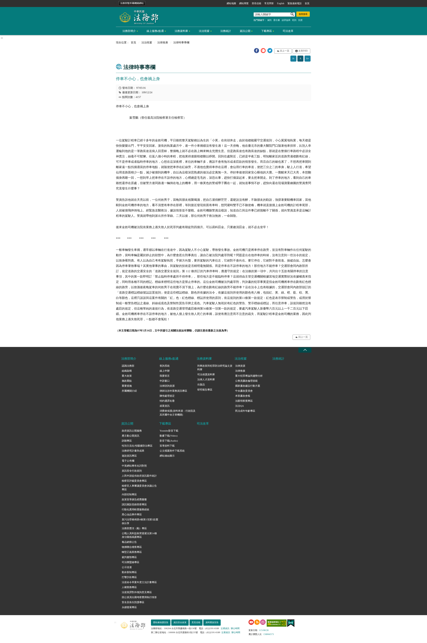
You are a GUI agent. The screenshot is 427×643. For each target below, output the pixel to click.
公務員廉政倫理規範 (246, 380)
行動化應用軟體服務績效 (135, 509)
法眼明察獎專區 (244, 401)
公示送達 (127, 567)
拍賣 (300, 20)
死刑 (294, 20)
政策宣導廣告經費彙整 (134, 499)
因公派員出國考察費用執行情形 (139, 597)
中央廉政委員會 (244, 391)
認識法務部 (128, 365)
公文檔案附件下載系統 (172, 450)
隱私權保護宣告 (160, 622)
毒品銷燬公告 (129, 542)
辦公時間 (235, 628)
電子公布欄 (128, 460)
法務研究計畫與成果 (133, 450)
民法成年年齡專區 (245, 411)
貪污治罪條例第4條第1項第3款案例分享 (140, 521)
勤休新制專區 (129, 572)
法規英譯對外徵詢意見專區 (137, 592)
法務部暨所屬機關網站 (132, 3)
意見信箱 (196, 622)
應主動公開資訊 (130, 435)
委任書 (276, 20)
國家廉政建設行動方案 (247, 385)
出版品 (201, 384)
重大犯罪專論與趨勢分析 (249, 375)
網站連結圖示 (167, 455)
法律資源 (240, 365)
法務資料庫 (181, 31)
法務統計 (225, 31)
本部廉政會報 (242, 396)
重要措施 (127, 385)
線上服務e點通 (155, 31)
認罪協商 (286, 20)
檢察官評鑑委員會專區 (134, 480)
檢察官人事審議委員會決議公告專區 (139, 487)
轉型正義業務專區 (132, 552)
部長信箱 (256, 3)
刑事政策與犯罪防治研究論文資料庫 (214, 367)
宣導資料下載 (167, 445)
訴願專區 (127, 440)
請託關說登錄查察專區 (134, 504)
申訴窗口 (165, 380)
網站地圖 (231, 3)
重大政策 (127, 375)
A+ (307, 58)
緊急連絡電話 (295, 3)
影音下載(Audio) (169, 440)
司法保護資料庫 (206, 374)
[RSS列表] (257, 622)
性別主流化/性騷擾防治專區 (137, 445)
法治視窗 (204, 31)
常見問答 (269, 3)
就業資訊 (165, 406)
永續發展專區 (129, 607)
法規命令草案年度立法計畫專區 (139, 582)
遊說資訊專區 (129, 455)
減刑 (269, 20)
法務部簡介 (129, 31)
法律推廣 (162, 42)
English (280, 3)
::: (115, 2)
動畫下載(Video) (168, 435)
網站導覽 (244, 3)
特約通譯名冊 (167, 401)
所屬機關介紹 (129, 391)
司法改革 (288, 31)
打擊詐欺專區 (129, 577)
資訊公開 (245, 31)
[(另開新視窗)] (251, 622)
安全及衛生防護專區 (133, 602)
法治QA (239, 406)
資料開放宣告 (212, 622)
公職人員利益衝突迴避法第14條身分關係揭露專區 (139, 535)
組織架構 (127, 370)
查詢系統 (165, 365)
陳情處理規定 (167, 396)
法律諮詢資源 (167, 385)
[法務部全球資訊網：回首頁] (137, 17)
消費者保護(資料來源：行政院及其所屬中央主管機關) (177, 413)
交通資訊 (225, 628)
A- (293, 58)
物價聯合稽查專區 (132, 547)
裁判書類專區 (129, 557)
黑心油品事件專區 (132, 514)
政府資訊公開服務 (132, 430)
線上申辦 (165, 370)
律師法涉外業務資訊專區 (173, 391)
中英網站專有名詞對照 (134, 465)
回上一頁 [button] (284, 51)
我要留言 (165, 375)
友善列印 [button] (303, 51)
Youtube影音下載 (169, 430)
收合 (304, 350)
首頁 (307, 3)
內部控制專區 (129, 494)
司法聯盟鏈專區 (130, 562)
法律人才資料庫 (206, 379)
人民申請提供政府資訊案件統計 (139, 475)
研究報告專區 (204, 389)
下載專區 (266, 31)
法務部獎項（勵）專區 (134, 528)
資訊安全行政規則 (132, 470)
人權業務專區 (129, 587)
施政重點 (127, 380)
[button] (256, 50)
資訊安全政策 (179, 622)
